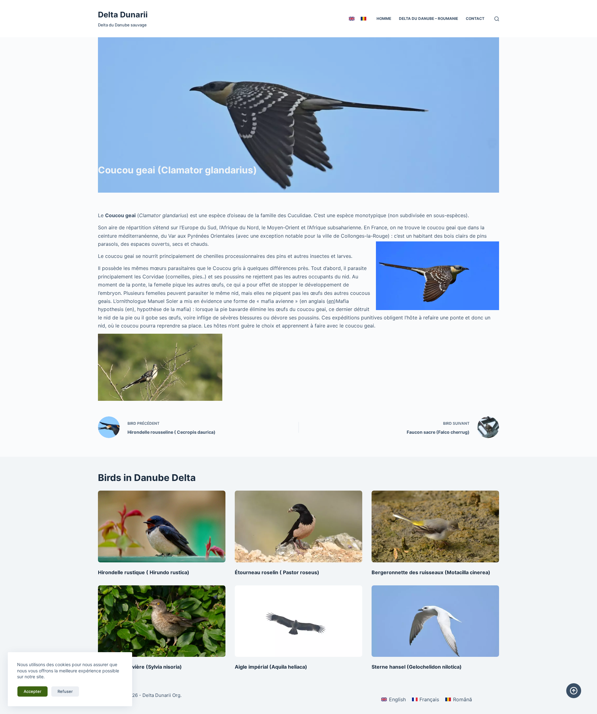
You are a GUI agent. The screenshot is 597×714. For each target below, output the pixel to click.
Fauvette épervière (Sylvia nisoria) (140, 667)
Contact (475, 18)
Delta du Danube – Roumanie (428, 18)
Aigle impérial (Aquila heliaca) (271, 667)
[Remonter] (573, 690)
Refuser (65, 691)
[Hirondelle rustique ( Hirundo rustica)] (161, 526)
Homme (384, 18)
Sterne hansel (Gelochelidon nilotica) (417, 667)
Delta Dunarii (123, 14)
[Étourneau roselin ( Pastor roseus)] (298, 526)
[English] (351, 19)
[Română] (363, 19)
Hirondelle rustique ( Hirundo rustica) (143, 572)
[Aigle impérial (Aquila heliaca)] (298, 621)
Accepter (32, 691)
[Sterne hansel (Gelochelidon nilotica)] (435, 621)
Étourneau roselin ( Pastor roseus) (277, 572)
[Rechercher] (496, 18)
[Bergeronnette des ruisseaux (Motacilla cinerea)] (435, 526)
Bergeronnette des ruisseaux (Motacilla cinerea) (431, 572)
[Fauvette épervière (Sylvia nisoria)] (161, 621)
